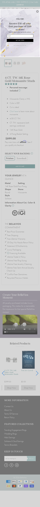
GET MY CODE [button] (20, 40)
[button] (37, 11)
